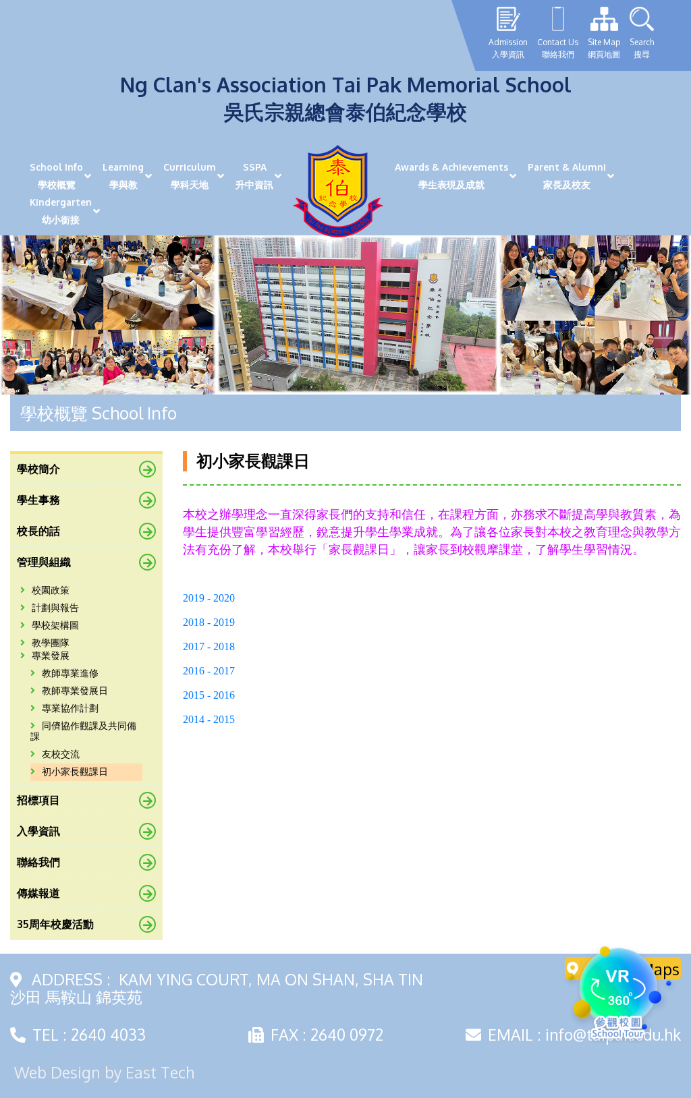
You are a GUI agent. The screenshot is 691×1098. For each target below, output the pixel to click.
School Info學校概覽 (56, 175)
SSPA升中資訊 (254, 175)
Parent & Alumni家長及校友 (567, 175)
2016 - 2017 (209, 670)
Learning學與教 (123, 175)
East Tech (160, 1072)
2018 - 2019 (209, 622)
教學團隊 (51, 643)
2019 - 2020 (209, 598)
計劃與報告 (55, 608)
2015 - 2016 (209, 695)
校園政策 (51, 590)
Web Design (57, 1072)
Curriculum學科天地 (189, 175)
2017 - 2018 (209, 646)
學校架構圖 (55, 625)
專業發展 (51, 656)
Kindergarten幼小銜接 (61, 210)
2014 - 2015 (209, 719)
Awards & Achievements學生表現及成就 (451, 175)
